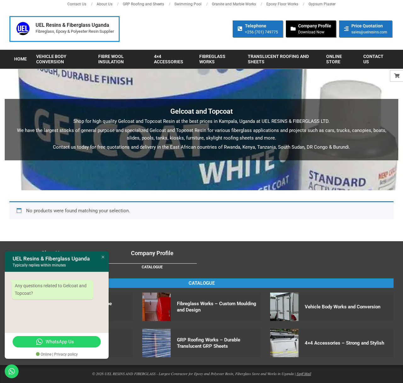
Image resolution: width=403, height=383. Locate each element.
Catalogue (152, 267)
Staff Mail (304, 373)
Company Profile (152, 253)
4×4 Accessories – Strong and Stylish (344, 343)
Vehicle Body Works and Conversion (342, 307)
